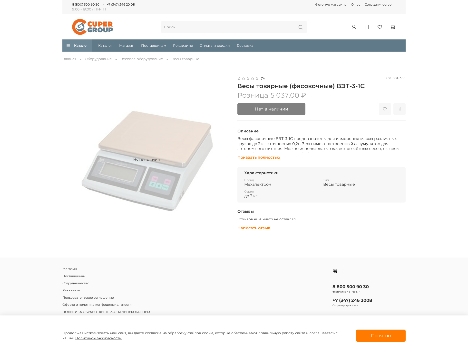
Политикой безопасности (98, 338)
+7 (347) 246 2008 (352, 300)
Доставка (245, 45)
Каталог (81, 45)
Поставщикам (153, 45)
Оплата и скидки (215, 45)
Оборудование (98, 59)
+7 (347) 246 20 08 (121, 4)
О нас (355, 4)
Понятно (381, 335)
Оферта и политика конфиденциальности (97, 304)
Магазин (126, 45)
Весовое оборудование (141, 59)
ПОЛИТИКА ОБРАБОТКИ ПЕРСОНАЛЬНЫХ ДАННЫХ (106, 312)
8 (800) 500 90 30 (85, 4)
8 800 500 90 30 (350, 286)
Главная (69, 59)
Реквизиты (183, 45)
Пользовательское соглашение (88, 297)
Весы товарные (185, 59)
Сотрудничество (378, 4)
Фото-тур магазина (331, 4)
